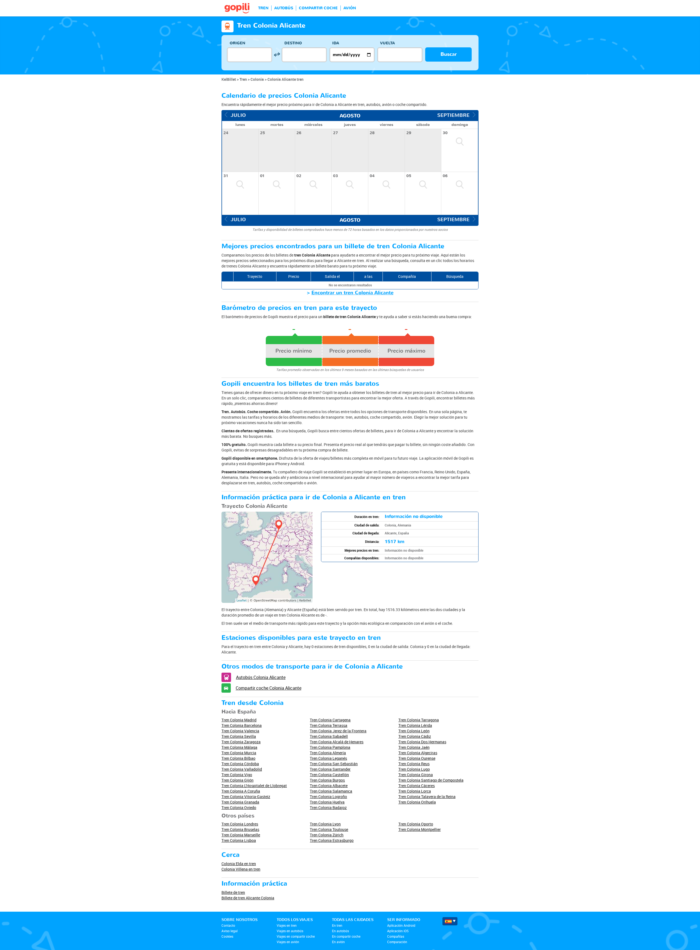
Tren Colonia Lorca (414, 791)
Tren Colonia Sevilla (238, 736)
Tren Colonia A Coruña (240, 791)
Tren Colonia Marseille (240, 834)
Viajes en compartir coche (296, 936)
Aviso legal (229, 931)
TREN (263, 8)
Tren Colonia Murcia (238, 752)
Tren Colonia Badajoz (328, 807)
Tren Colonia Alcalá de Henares (336, 741)
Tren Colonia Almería (328, 752)
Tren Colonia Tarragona (418, 719)
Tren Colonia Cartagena (330, 719)
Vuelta (387, 43)
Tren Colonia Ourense (416, 758)
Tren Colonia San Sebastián (334, 763)
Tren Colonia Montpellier (419, 829)
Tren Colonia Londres (239, 824)
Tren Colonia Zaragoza (241, 741)
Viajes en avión (288, 942)
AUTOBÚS (283, 8)
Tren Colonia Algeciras (417, 752)
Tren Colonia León (414, 730)
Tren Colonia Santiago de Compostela (430, 780)
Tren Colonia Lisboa (238, 840)
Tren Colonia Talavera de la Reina (427, 796)
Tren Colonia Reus (414, 763)
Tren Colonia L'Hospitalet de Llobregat (254, 785)
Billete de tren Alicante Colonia (247, 897)
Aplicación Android (401, 925)
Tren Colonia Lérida (415, 725)
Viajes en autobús (290, 931)
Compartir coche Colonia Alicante (268, 688)
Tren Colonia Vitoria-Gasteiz (245, 796)
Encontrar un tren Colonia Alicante (352, 292)
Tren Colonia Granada (240, 802)
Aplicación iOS (398, 931)
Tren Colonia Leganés (328, 758)
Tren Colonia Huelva (327, 802)
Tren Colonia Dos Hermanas (422, 741)
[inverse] (277, 54)
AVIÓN (349, 8)
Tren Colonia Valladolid (241, 769)
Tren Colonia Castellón (329, 774)
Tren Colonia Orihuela (417, 802)
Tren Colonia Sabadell (329, 736)
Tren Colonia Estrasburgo (332, 840)
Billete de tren (233, 892)
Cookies (227, 936)
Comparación (397, 942)
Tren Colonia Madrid (238, 719)
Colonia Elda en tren (238, 863)
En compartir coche (346, 936)
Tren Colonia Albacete (329, 785)
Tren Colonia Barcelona (241, 725)
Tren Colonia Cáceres (416, 785)
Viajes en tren (287, 925)
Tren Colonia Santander (330, 769)
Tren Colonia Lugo (414, 769)
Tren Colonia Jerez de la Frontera (338, 730)
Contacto (228, 925)
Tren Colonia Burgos (327, 780)
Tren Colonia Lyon (325, 824)
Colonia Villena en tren (240, 869)
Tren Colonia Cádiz (414, 736)
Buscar (449, 54)
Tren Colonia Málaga (239, 747)
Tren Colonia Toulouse (329, 829)
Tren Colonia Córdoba (240, 763)
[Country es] (449, 921)
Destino (293, 43)
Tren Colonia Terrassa (328, 725)
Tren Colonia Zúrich (326, 834)
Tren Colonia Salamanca (331, 791)
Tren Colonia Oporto (415, 824)
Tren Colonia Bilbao (238, 758)
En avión (338, 942)
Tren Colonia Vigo (236, 774)
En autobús (340, 931)
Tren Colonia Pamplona (330, 747)
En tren (337, 925)
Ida (335, 43)
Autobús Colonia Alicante (260, 677)
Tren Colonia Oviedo (238, 807)
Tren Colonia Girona (415, 774)
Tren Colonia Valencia (240, 730)
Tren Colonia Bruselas (240, 829)
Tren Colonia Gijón (237, 780)
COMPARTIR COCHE (318, 8)
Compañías (395, 936)
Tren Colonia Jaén (414, 747)
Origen (237, 43)
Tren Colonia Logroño (328, 796)
